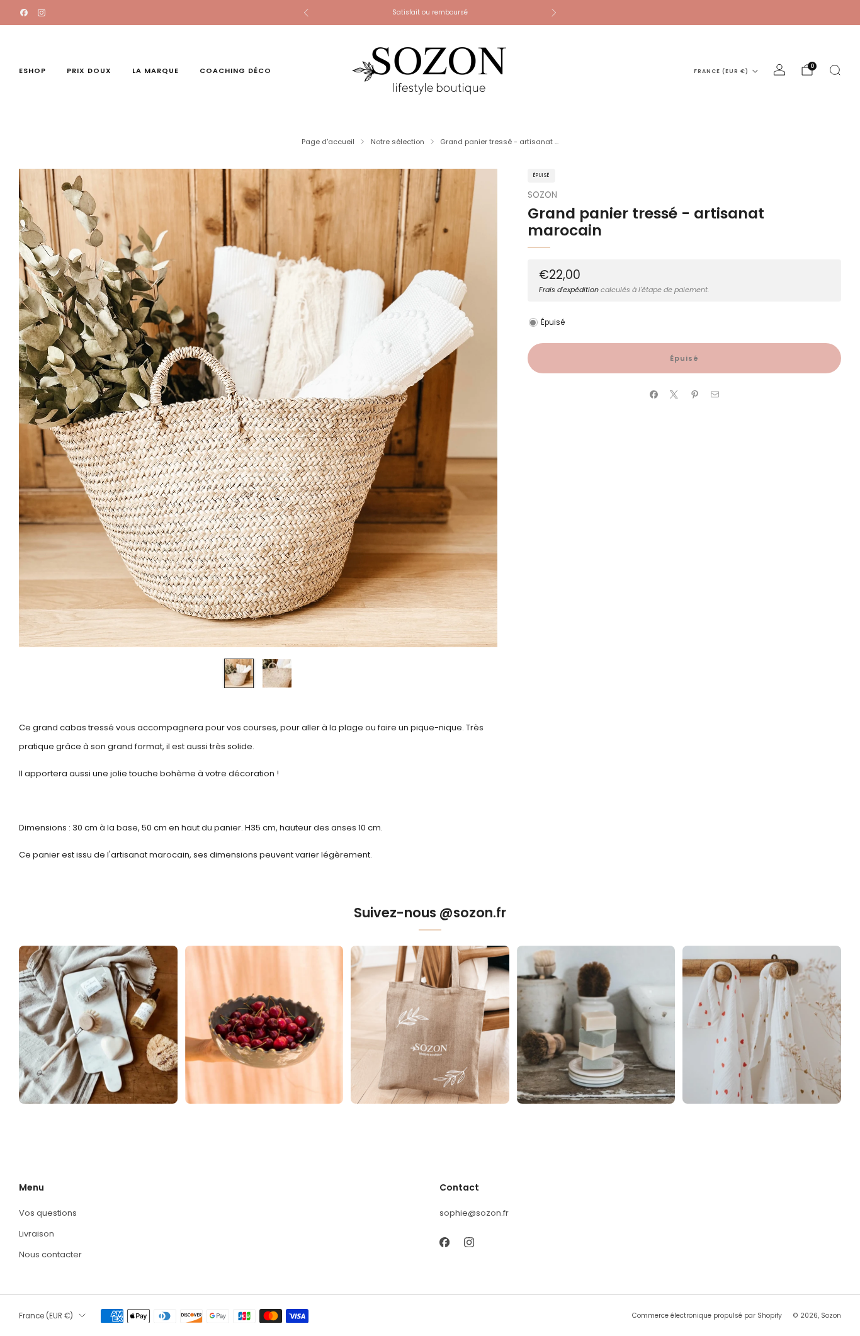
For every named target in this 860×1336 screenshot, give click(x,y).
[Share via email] (715, 394)
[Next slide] (473, 408)
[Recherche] (835, 70)
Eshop (32, 70)
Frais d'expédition (569, 289)
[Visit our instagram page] (41, 12)
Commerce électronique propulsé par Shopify (707, 1315)
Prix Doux (89, 70)
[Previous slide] (43, 408)
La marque (155, 70)
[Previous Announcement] (306, 12)
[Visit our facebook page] (24, 12)
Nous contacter (50, 1254)
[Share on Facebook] (653, 394)
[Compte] (779, 70)
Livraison (36, 1234)
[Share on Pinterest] (694, 394)
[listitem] (430, 12)
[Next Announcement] (554, 12)
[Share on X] (674, 394)
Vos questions (48, 1213)
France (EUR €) (721, 71)
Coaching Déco (235, 70)
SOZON (542, 195)
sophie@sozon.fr (474, 1213)
